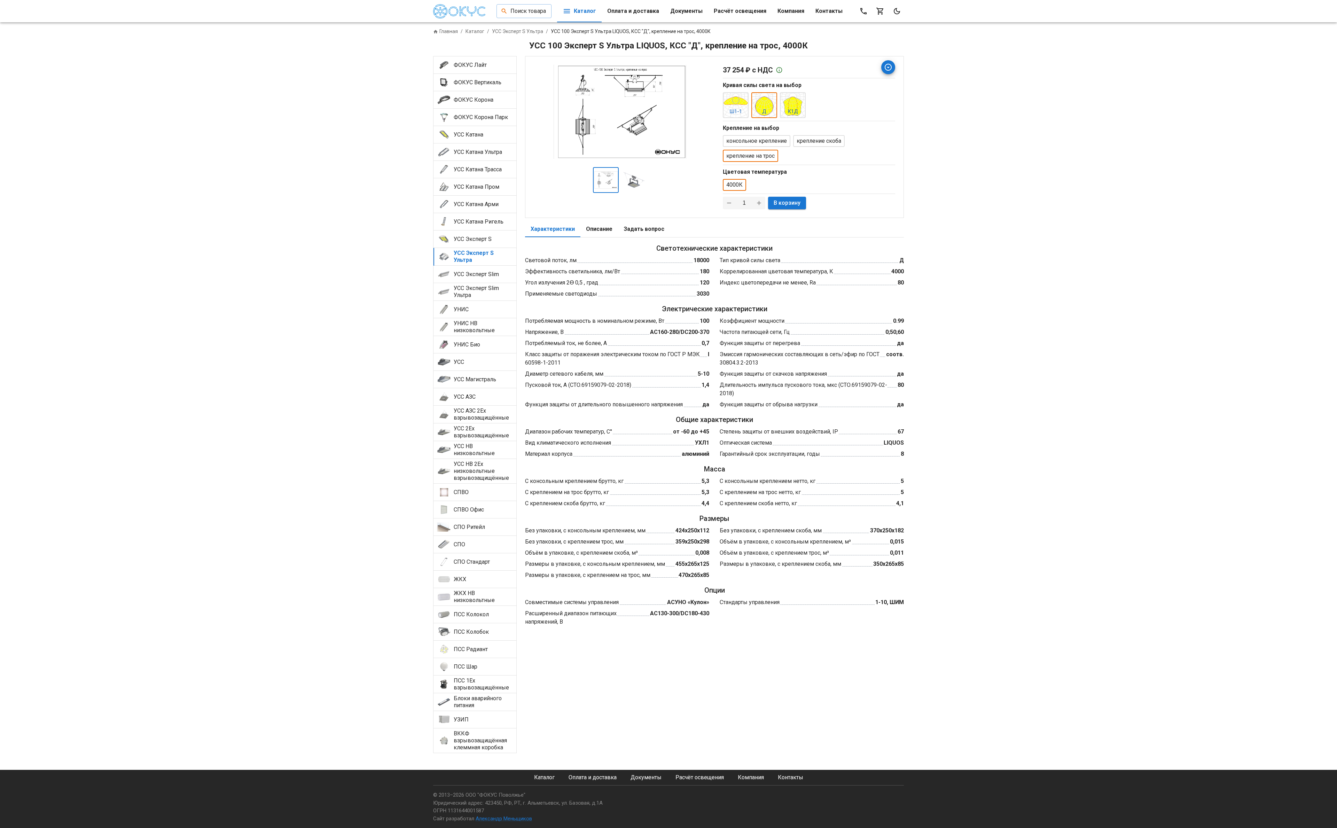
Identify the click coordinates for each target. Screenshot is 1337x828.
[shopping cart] (880, 11)
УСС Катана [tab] (468, 134)
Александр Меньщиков (504, 818)
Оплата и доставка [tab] (633, 11)
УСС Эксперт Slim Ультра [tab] (476, 291)
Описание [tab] (599, 229)
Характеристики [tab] (553, 229)
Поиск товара (528, 11)
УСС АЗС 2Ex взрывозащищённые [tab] (481, 414)
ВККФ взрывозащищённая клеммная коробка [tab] (480, 740)
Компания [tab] (790, 11)
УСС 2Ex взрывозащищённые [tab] (481, 432)
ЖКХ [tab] (460, 579)
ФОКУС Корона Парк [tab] (481, 117)
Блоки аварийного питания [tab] (478, 702)
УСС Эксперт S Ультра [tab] (474, 256)
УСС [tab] (459, 362)
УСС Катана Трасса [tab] (478, 169)
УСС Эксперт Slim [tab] (476, 274)
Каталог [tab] (585, 11)
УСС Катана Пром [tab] (476, 186)
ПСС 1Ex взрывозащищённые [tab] (481, 684)
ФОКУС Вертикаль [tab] (477, 82)
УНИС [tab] (461, 309)
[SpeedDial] (888, 67)
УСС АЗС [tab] (465, 396)
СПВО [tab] (461, 492)
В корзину (787, 203)
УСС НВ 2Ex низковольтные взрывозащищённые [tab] (481, 471)
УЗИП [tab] (461, 719)
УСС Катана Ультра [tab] (478, 152)
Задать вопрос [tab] (644, 229)
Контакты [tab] (829, 11)
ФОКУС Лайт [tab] (470, 65)
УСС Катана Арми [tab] (476, 204)
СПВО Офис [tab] (469, 509)
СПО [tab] (459, 544)
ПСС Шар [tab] (465, 666)
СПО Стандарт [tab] (472, 561)
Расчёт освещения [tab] (740, 11)
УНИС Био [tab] (467, 344)
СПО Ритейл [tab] (469, 527)
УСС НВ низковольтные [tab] (474, 449)
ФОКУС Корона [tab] (473, 99)
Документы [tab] (686, 11)
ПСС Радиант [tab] (471, 649)
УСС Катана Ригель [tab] (478, 221)
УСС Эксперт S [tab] (473, 239)
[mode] (897, 11)
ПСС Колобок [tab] (471, 631)
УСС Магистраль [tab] (475, 379)
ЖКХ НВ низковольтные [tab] (474, 596)
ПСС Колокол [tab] (471, 614)
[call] (863, 11)
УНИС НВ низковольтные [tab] (474, 327)
